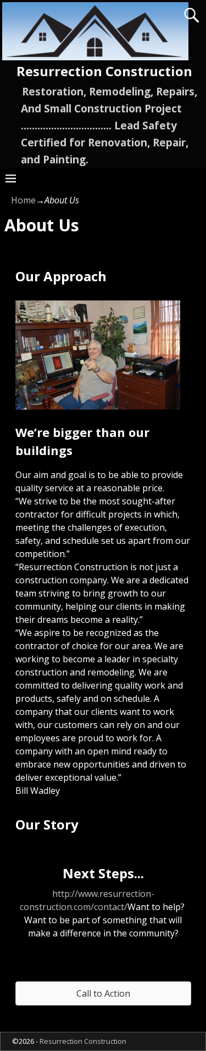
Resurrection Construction (104, 71)
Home (23, 200)
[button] (103, 993)
